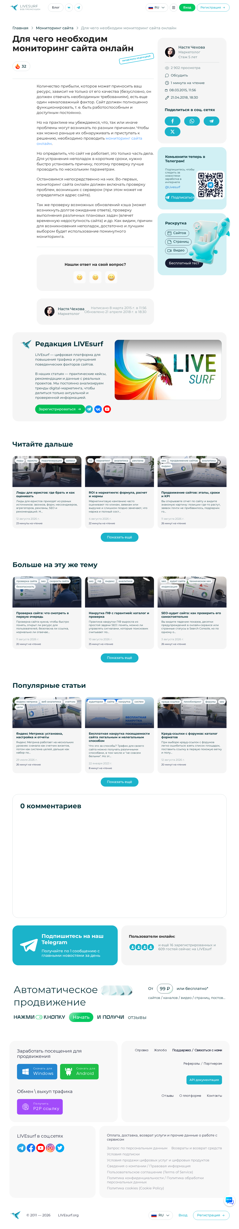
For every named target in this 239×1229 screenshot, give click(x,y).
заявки (70, 460)
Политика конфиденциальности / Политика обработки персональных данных (155, 1180)
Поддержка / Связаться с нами (197, 1050)
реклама (137, 460)
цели (19, 707)
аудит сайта (177, 581)
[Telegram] (78, 8)
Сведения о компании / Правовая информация (149, 1166)
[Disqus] (119, 862)
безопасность (25, 586)
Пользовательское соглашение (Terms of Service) (150, 1172)
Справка (141, 1050)
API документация (204, 1080)
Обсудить (179, 75)
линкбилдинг (192, 701)
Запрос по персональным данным (137, 1148)
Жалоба (160, 1050)
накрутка (124, 701)
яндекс (166, 466)
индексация (169, 586)
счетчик (70, 701)
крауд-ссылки (170, 701)
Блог (56, 7)
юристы (32, 460)
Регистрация (210, 7)
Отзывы (168, 1096)
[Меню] (174, 8)
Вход (187, 7)
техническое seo (200, 581)
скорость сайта (59, 581)
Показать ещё (119, 537)
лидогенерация (51, 460)
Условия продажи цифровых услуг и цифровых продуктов (158, 1160)
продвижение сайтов (184, 460)
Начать (81, 1017)
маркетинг (103, 460)
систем (139, 701)
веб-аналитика (51, 701)
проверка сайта (26, 581)
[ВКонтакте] (69, 8)
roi (90, 460)
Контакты (214, 1096)
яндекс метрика (26, 701)
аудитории (96, 701)
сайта (110, 701)
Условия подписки (123, 1154)
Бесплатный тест (184, 263)
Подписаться (183, 197)
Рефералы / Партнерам (202, 1063)
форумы (210, 701)
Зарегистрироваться (57, 409)
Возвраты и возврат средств (196, 1148)
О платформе (190, 1096)
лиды (19, 460)
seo (164, 460)
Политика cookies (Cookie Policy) (135, 1188)
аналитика (121, 460)
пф (99, 581)
